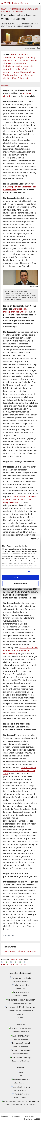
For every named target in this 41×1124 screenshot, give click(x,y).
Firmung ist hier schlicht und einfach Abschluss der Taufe (19, 770)
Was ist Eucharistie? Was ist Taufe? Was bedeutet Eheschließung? (20, 650)
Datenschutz (29, 1116)
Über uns (4, 1116)
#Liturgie (13, 951)
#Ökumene (21, 951)
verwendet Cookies (28, 572)
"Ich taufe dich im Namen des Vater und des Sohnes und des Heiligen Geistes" (20, 499)
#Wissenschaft (31, 951)
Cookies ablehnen (20, 583)
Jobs (11, 1116)
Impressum (18, 1116)
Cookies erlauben (20, 578)
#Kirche (6, 951)
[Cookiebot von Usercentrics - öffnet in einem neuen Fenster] (30, 539)
